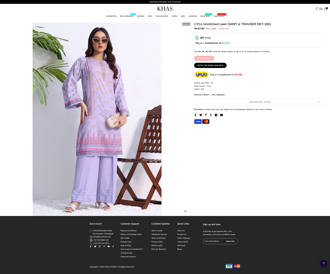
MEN (183, 16)
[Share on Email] (221, 115)
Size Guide (125, 238)
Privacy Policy (157, 242)
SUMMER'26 (111, 16)
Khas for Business (158, 249)
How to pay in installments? (132, 249)
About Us (181, 231)
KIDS (150, 16)
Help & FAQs (126, 245)
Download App (126, 253)
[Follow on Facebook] (91, 246)
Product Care (126, 242)
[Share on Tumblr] (211, 115)
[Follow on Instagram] (100, 246)
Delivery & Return (201, 95)
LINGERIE (192, 16)
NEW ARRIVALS (127, 15)
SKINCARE (205, 15)
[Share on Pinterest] (206, 115)
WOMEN (140, 16)
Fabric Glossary (183, 238)
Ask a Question (218, 95)
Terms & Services (158, 238)
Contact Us (181, 234)
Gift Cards (181, 245)
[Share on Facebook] (195, 115)
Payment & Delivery (129, 231)
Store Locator (157, 231)
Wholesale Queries (159, 234)
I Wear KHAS (182, 242)
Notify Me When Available (210, 65)
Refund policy (157, 245)
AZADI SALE (219, 15)
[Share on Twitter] (200, 115)
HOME (174, 16)
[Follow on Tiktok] (113, 246)
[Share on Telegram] (216, 115)
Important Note (260, 102)
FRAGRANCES (162, 16)
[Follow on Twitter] (95, 246)
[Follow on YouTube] (109, 246)
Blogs (179, 249)
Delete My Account (128, 257)
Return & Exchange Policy (131, 234)
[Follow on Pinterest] (104, 246)
